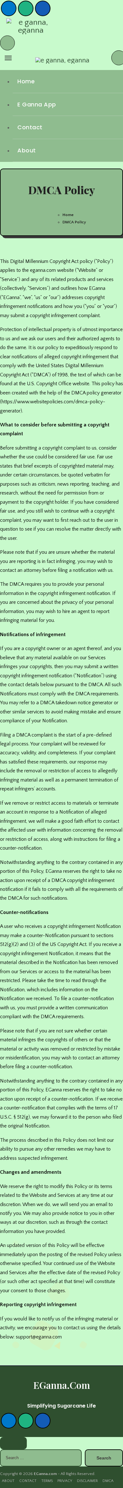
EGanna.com (45, 1474)
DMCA (108, 1481)
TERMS (47, 1481)
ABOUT (8, 1481)
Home (26, 81)
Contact (30, 127)
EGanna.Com (61, 1385)
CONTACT (28, 1481)
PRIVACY (64, 1481)
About (26, 150)
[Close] (13, 1443)
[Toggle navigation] (8, 57)
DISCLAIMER (87, 1481)
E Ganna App (36, 104)
